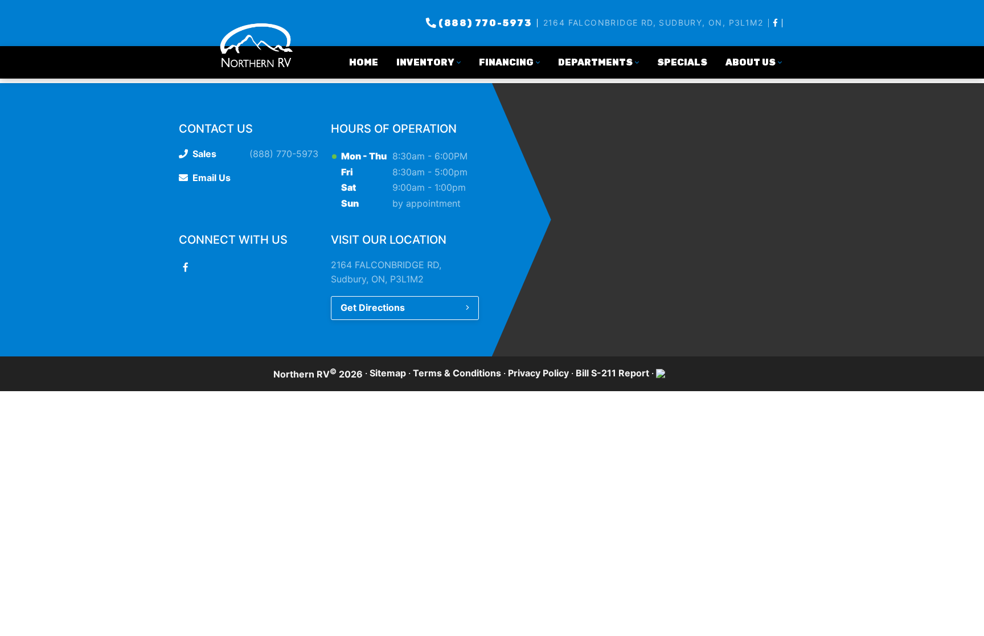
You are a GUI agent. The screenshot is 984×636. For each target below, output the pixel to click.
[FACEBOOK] (775, 23)
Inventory (425, 62)
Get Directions (373, 307)
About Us (750, 62)
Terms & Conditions (457, 373)
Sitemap (388, 373)
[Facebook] (185, 267)
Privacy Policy (538, 373)
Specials (682, 62)
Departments (595, 62)
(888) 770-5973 (484, 23)
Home (363, 62)
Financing (506, 62)
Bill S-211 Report (612, 373)
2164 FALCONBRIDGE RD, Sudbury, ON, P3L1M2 (653, 22)
